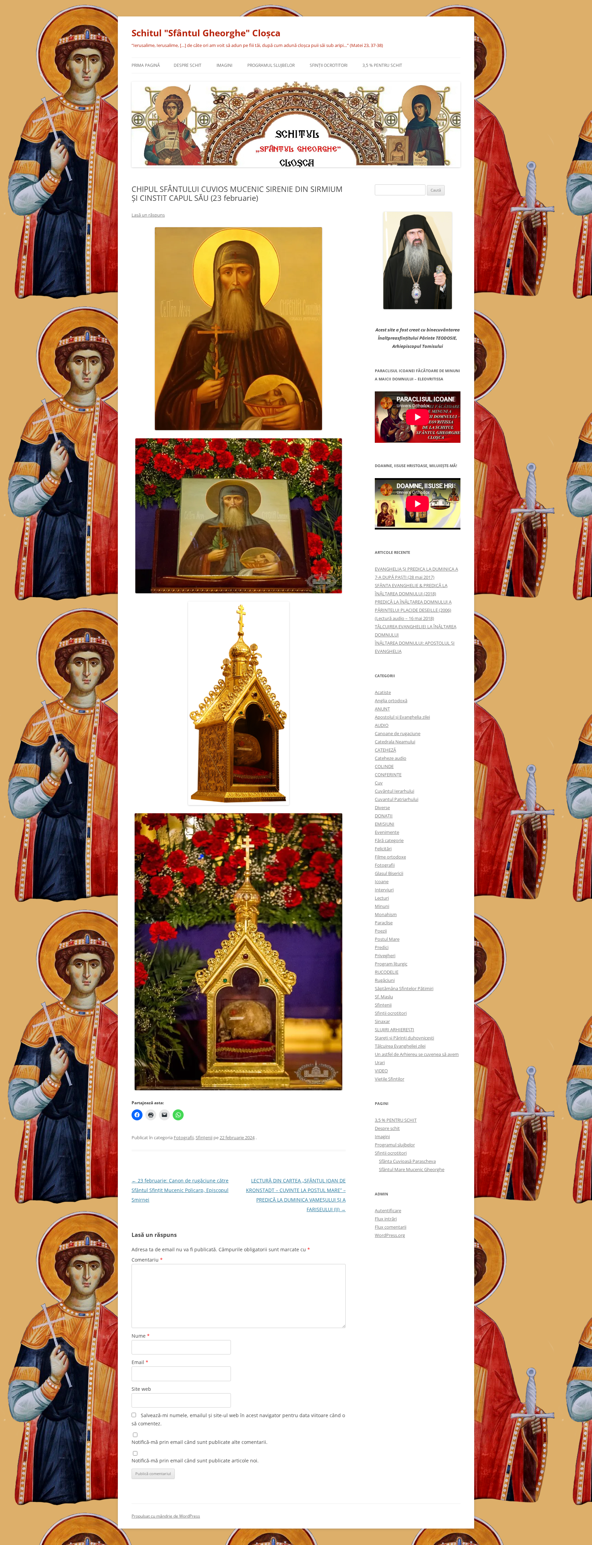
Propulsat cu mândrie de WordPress (166, 1516)
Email (140, 1362)
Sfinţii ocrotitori (328, 65)
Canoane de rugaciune (397, 733)
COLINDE (384, 766)
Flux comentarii (390, 1227)
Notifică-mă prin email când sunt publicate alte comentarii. (200, 1442)
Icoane (381, 881)
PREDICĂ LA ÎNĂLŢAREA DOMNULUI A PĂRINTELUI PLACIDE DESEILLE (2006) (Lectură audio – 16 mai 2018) (413, 610)
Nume (141, 1336)
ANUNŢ (382, 709)
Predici (381, 947)
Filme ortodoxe (390, 857)
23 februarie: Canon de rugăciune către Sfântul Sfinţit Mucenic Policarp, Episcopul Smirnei (180, 1190)
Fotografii (184, 1137)
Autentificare (388, 1210)
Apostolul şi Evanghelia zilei (402, 717)
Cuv (379, 783)
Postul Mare (387, 939)
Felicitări (383, 849)
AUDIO (381, 725)
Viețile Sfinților (389, 1079)
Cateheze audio (390, 758)
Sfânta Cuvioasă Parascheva (407, 1161)
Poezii (381, 931)
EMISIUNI (384, 824)
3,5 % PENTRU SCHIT (382, 65)
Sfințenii (204, 1137)
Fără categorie (389, 840)
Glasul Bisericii (389, 873)
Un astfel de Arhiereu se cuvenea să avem (417, 1054)
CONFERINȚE (388, 774)
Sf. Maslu (384, 997)
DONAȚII (384, 816)
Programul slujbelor (271, 65)
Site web (141, 1389)
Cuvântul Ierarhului (394, 791)
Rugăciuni (385, 980)
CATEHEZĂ (385, 750)
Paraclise (384, 923)
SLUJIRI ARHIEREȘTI (394, 1029)
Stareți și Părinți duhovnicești (404, 1038)
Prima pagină (146, 65)
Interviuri (384, 890)
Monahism (386, 914)
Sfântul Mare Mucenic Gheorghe (411, 1169)
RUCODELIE (386, 972)
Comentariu (147, 1259)
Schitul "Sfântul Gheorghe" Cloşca (206, 33)
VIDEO (381, 1071)
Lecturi (382, 898)
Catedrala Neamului (395, 742)
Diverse (382, 807)
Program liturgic (391, 964)
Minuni (382, 906)
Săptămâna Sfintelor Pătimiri (404, 988)
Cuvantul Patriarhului (396, 799)
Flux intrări (386, 1219)
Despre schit (187, 65)
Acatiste (383, 692)
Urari (380, 1062)
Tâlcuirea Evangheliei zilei (400, 1046)
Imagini (224, 65)
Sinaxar (382, 1021)
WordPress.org (390, 1235)
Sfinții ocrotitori (391, 1013)
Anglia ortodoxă (391, 700)
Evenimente (387, 832)
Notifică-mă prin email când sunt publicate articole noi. (195, 1460)
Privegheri (385, 955)
